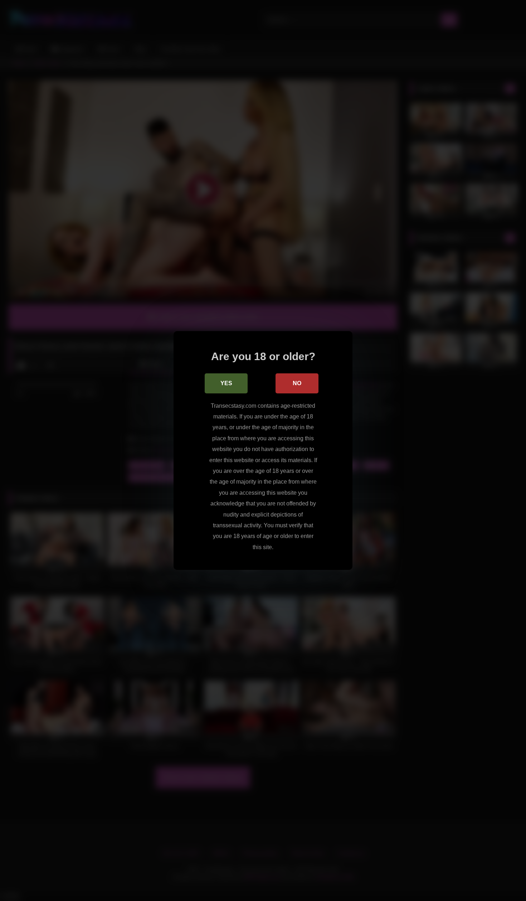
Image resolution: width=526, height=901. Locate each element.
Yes (226, 383)
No (297, 383)
